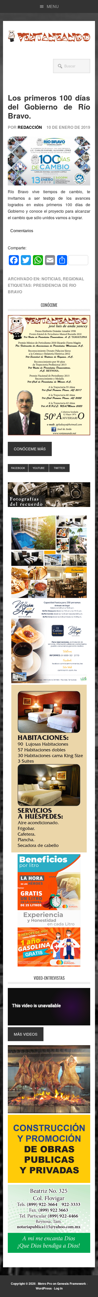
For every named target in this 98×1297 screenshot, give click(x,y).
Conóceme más (30, 448)
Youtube (39, 468)
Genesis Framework (71, 1283)
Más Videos (25, 1034)
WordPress (44, 1288)
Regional (73, 279)
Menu (53, 6)
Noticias (51, 279)
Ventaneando (49, 36)
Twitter (59, 468)
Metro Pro (45, 1283)
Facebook (18, 468)
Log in (58, 1288)
